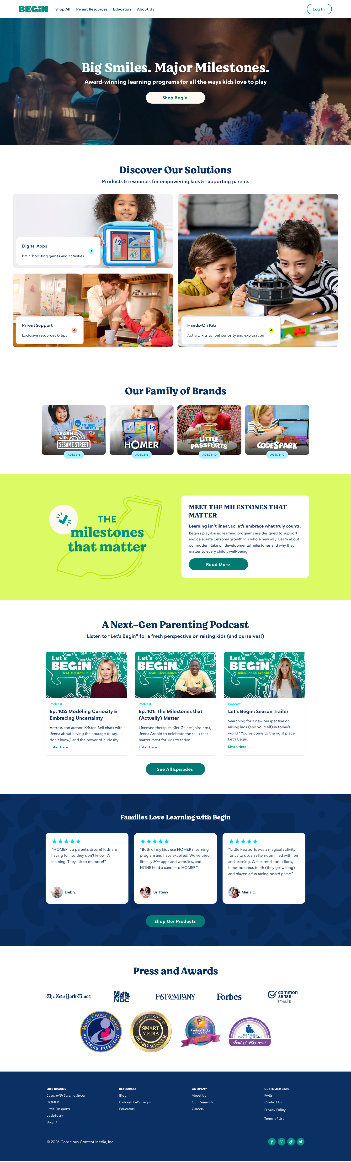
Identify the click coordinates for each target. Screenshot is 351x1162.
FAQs (268, 1095)
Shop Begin (175, 97)
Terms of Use (274, 1118)
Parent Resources (91, 9)
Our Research (202, 1102)
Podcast (56, 704)
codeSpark (55, 1115)
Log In (319, 9)
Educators (122, 9)
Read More (218, 564)
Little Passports (58, 1109)
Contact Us (273, 1102)
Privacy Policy (275, 1110)
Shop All (62, 9)
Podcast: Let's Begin (135, 1102)
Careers (198, 1109)
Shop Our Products (175, 921)
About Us (145, 9)
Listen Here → (61, 747)
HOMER (53, 1102)
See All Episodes (175, 769)
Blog (123, 1095)
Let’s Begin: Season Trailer (258, 711)
